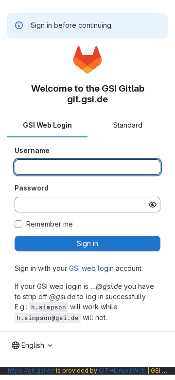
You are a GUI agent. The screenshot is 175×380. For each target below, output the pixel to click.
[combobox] (31, 345)
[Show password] (152, 204)
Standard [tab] (127, 125)
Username (32, 150)
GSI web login (91, 268)
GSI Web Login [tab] (47, 125)
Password (32, 188)
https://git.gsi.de (31, 370)
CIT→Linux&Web (122, 370)
